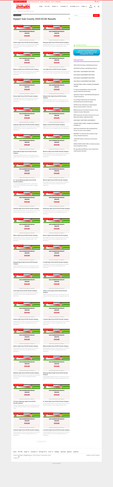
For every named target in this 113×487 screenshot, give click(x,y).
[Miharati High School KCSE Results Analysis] (56, 336)
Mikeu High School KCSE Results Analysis (25, 235)
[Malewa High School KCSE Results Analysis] (26, 59)
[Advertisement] (85, 30)
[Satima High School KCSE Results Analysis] (26, 309)
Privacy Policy (44, 455)
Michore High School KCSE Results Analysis (56, 151)
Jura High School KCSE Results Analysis (54, 69)
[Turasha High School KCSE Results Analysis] (56, 309)
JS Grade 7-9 (64, 6)
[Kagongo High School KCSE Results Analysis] (26, 115)
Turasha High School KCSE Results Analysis (56, 319)
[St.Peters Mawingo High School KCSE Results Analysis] (26, 392)
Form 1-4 (84, 6)
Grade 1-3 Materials (45, 1)
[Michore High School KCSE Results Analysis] (56, 142)
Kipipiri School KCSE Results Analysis (54, 124)
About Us (69, 451)
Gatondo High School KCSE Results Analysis (26, 430)
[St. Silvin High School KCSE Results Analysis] (56, 392)
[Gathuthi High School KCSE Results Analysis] (26, 199)
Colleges (57, 451)
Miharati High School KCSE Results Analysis (56, 346)
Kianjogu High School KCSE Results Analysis (56, 42)
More (90, 7)
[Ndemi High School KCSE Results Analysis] (26, 336)
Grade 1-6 (55, 6)
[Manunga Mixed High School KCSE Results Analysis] (56, 363)
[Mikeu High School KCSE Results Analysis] (26, 226)
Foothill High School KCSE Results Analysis (55, 262)
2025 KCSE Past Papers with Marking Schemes (85, 68)
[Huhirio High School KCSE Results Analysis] (26, 33)
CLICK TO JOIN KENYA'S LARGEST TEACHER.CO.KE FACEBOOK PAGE (86, 52)
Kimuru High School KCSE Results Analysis (55, 235)
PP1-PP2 (47, 6)
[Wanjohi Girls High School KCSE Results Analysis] (56, 86)
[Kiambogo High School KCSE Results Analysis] (56, 199)
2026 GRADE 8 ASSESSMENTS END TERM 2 (84, 74)
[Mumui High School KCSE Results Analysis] (56, 170)
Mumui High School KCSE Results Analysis (55, 180)
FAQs (49, 455)
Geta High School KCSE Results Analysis (25, 290)
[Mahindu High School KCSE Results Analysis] (26, 363)
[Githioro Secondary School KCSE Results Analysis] (56, 281)
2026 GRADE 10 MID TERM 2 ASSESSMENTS (84, 120)
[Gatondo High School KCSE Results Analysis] (26, 420)
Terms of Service (36, 455)
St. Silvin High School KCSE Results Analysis (56, 401)
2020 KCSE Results (18, 26)
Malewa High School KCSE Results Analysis (26, 69)
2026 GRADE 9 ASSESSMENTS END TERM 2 (84, 78)
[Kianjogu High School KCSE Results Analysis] (56, 33)
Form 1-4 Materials (56, 1)
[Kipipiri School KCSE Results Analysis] (56, 115)
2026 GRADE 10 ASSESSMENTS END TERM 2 (84, 81)
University (63, 451)
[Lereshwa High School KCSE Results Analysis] (56, 420)
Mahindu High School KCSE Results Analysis (26, 373)
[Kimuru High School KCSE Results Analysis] (56, 226)
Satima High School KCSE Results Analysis (25, 319)
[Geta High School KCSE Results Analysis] (26, 281)
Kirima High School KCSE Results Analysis (25, 96)
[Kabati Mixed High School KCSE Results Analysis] (26, 142)
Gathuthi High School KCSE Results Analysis (26, 208)
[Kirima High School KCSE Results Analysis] (26, 86)
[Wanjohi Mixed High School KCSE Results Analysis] (26, 252)
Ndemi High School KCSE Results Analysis (25, 346)
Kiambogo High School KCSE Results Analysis (56, 208)
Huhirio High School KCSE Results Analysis (25, 42)
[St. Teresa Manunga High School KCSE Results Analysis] (26, 170)
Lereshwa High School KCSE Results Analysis (56, 430)
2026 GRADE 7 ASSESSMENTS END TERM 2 (84, 71)
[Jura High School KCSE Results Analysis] (56, 59)
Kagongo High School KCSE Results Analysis (26, 124)
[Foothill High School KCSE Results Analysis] (56, 252)
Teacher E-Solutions (95, 455)
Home (40, 6)
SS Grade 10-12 (74, 6)
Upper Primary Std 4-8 (33, 1)
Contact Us (75, 451)
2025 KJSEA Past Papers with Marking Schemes (86, 65)
